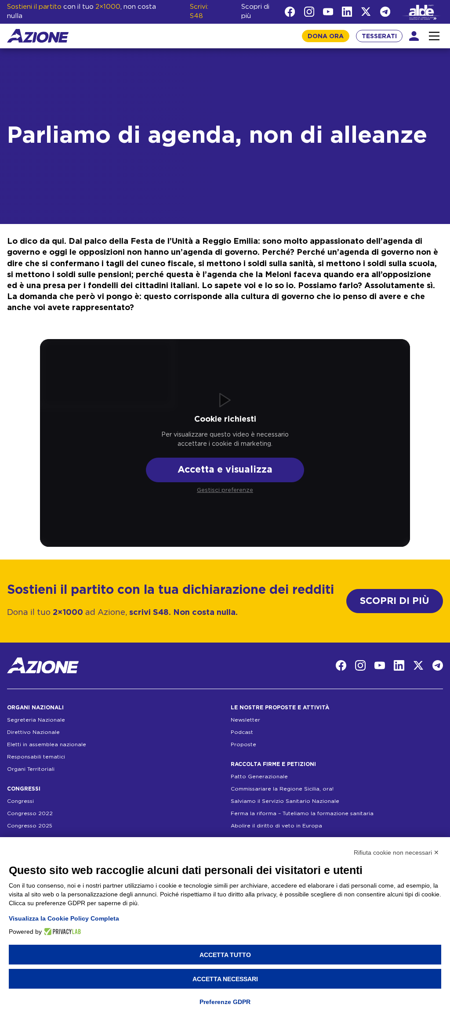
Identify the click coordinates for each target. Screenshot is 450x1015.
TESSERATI (379, 36)
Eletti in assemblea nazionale (46, 744)
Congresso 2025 (29, 825)
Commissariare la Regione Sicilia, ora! (282, 788)
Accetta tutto (225, 954)
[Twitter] (366, 12)
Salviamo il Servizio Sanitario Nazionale (285, 801)
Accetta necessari (225, 978)
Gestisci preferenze (225, 490)
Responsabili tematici (36, 756)
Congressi (20, 801)
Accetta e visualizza (225, 469)
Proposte (243, 744)
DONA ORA (326, 36)
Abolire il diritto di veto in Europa (276, 825)
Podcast (242, 732)
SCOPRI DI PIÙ (394, 601)
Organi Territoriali (30, 769)
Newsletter (245, 719)
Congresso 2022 (30, 813)
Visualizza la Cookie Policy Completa (64, 918)
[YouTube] (328, 12)
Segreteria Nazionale (36, 719)
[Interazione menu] (434, 36)
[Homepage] (38, 36)
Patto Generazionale (259, 776)
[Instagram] (309, 12)
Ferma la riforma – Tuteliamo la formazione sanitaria (302, 813)
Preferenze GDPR (225, 1001)
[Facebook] (290, 12)
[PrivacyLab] (61, 931)
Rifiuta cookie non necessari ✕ (396, 852)
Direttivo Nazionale (33, 732)
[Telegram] (385, 12)
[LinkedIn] (347, 12)
